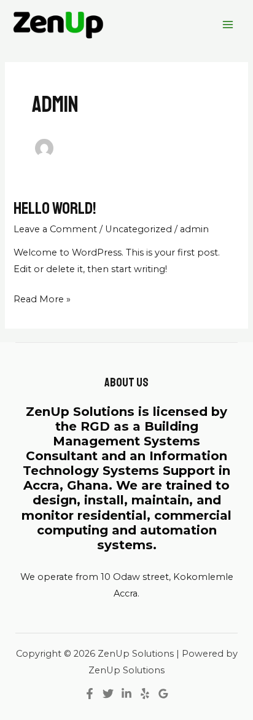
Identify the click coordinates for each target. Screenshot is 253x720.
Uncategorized (138, 229)
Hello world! (55, 208)
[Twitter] (108, 693)
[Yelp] (144, 693)
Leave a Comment (55, 229)
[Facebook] (89, 693)
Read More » (42, 298)
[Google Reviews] (163, 693)
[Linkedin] (126, 693)
